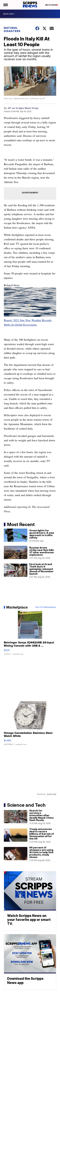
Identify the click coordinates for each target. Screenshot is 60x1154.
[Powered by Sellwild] (51, 794)
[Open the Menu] (5, 5)
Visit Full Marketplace (45, 607)
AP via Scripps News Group (23, 108)
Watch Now (50, 5)
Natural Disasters (12, 29)
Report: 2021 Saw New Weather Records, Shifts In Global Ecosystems (28, 322)
